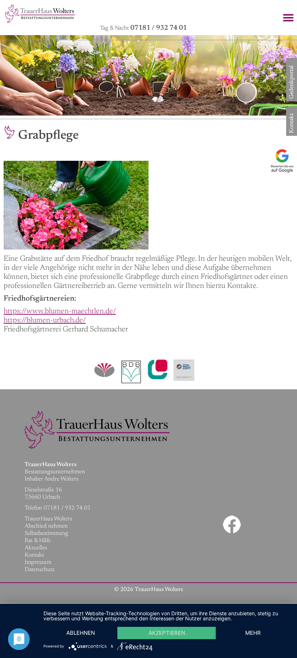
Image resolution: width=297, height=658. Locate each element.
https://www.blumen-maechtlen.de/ (60, 311)
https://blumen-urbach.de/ (45, 320)
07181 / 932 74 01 (158, 28)
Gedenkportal (291, 93)
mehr (253, 632)
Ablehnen (80, 632)
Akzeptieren (166, 632)
